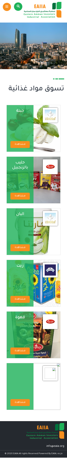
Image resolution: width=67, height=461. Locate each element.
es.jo (60, 454)
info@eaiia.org (55, 446)
